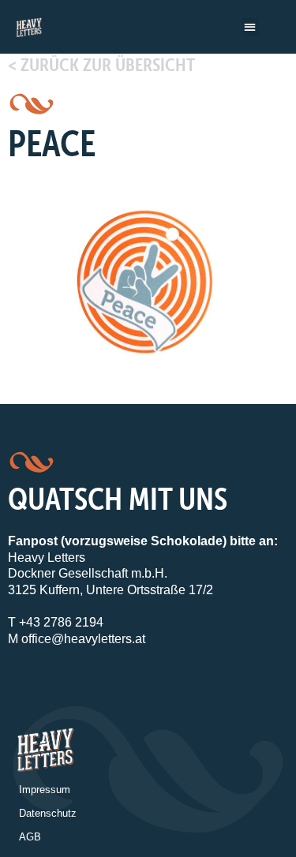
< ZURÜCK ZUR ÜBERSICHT (101, 64)
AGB (30, 837)
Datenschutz (48, 813)
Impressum (44, 789)
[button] (251, 27)
